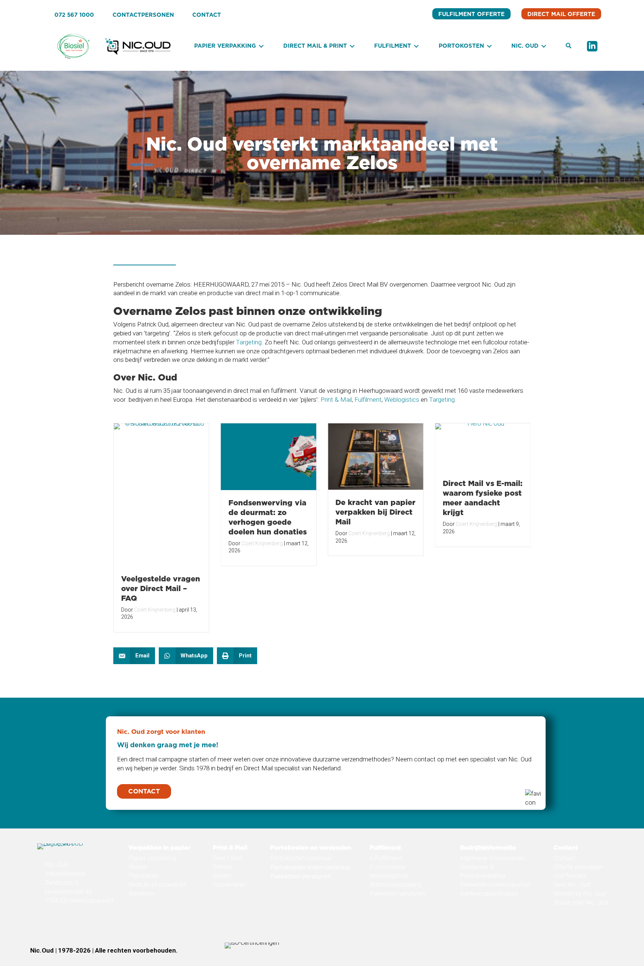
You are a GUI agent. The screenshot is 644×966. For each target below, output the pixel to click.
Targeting (249, 342)
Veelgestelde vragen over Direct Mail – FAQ (160, 588)
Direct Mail (227, 858)
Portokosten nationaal (300, 858)
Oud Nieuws (570, 875)
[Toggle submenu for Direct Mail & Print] (352, 46)
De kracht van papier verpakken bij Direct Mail (375, 511)
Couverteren (229, 884)
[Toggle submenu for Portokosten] (489, 46)
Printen (222, 867)
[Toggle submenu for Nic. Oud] (543, 46)
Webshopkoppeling (396, 884)
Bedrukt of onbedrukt (157, 884)
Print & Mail (336, 399)
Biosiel (137, 867)
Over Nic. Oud (571, 884)
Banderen (142, 893)
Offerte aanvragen (578, 867)
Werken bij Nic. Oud (579, 893)
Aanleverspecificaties (489, 893)
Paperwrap (143, 875)
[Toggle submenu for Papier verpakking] (261, 46)
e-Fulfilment (386, 858)
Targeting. (442, 399)
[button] (568, 46)
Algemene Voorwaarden (493, 858)
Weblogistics (401, 399)
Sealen (222, 875)
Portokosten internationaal (310, 867)
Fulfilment (368, 399)
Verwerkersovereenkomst (495, 884)
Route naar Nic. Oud (580, 902)
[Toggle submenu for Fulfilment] (416, 46)
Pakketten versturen (300, 876)
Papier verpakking (152, 858)
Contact (564, 858)
